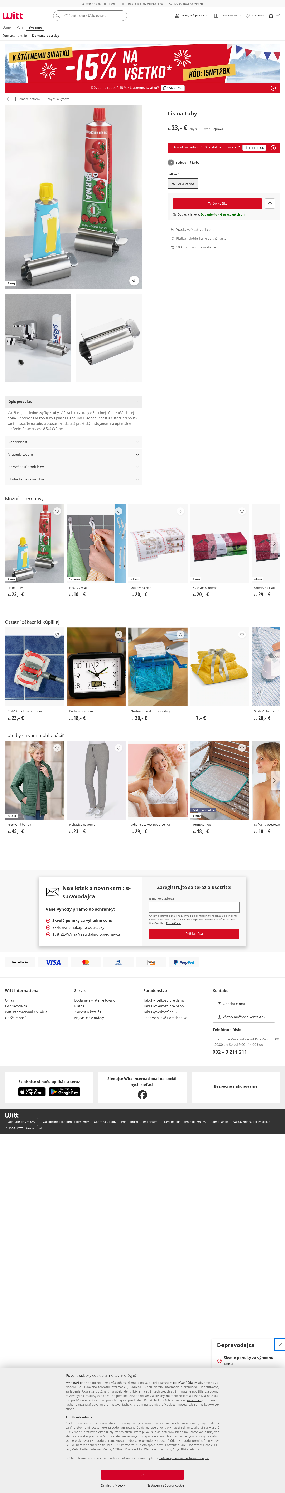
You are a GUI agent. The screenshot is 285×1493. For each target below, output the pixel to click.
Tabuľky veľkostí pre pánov (164, 1006)
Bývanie (35, 27)
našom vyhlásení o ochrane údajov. (184, 1458)
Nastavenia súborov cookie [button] (251, 1122)
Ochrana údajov (105, 1122)
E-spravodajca (16, 1006)
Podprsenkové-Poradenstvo (165, 1017)
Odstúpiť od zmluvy (21, 1122)
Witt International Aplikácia (26, 1012)
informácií (194, 1400)
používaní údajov (185, 1383)
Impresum (150, 1122)
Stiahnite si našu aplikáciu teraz (49, 1081)
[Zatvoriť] (280, 1344)
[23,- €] (34, 666)
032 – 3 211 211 (230, 1052)
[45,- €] (34, 780)
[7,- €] (219, 666)
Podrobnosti (18, 442)
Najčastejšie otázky (89, 1017)
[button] (7, 99)
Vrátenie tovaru (20, 454)
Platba (79, 1006)
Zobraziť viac (173, 923)
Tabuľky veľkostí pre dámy (163, 1000)
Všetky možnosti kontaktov (244, 1017)
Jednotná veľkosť (182, 184)
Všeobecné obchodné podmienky (66, 1122)
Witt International (22, 990)
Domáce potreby (45, 35)
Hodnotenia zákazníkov (26, 479)
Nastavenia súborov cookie (165, 1485)
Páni (20, 27)
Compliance (219, 1122)
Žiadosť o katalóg (87, 1012)
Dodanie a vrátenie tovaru (94, 1000)
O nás (9, 1000)
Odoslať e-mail (238, 1005)
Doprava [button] (217, 129)
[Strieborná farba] (171, 162)
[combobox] (99, 16)
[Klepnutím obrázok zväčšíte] (134, 281)
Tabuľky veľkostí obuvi (160, 1012)
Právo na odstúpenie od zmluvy (184, 1122)
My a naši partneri (78, 1383)
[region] (142, 1430)
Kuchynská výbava (56, 99)
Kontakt (220, 990)
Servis (80, 990)
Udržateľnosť (15, 1017)
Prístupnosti (129, 1122)
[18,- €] (96, 666)
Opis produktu (20, 401)
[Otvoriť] (273, 88)
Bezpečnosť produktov (26, 467)
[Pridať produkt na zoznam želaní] (270, 203)
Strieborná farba (187, 162)
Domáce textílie (15, 35)
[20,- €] (158, 666)
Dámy (7, 27)
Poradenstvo (155, 990)
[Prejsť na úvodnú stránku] (13, 15)
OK (142, 1475)
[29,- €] (158, 780)
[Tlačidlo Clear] (122, 15)
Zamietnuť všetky (113, 1485)
